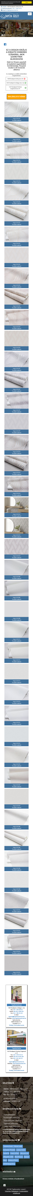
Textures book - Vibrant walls (12, 1146)
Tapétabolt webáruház (11, 1123)
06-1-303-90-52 (18, 1009)
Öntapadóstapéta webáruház (13, 1120)
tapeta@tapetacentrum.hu (17, 1016)
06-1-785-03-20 (17, 1013)
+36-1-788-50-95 (17, 8)
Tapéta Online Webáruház (12, 1126)
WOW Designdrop (9, 1164)
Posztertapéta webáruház (12, 1117)
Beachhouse (19, 1157)
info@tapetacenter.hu (12, 10)
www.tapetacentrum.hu (19, 1018)
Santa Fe (6, 1153)
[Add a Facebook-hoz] (5, 45)
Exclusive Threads (9, 1150)
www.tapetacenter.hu (19, 1063)
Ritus (5, 1160)
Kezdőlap (7, 35)
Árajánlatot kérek (16, 96)
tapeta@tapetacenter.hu (16, 1061)
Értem (27, 2)
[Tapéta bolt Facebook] (5, 1185)
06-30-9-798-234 (18, 1011)
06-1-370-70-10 (18, 1055)
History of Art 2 (13, 1160)
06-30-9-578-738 (18, 1056)
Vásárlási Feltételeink (11, 1191)
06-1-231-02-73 (17, 1058)
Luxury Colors (21, 1150)
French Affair (14, 1153)
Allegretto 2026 (8, 1157)
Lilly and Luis (24, 1153)
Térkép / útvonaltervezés (16, 1025)
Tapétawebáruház (9, 1114)
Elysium (26, 1157)
